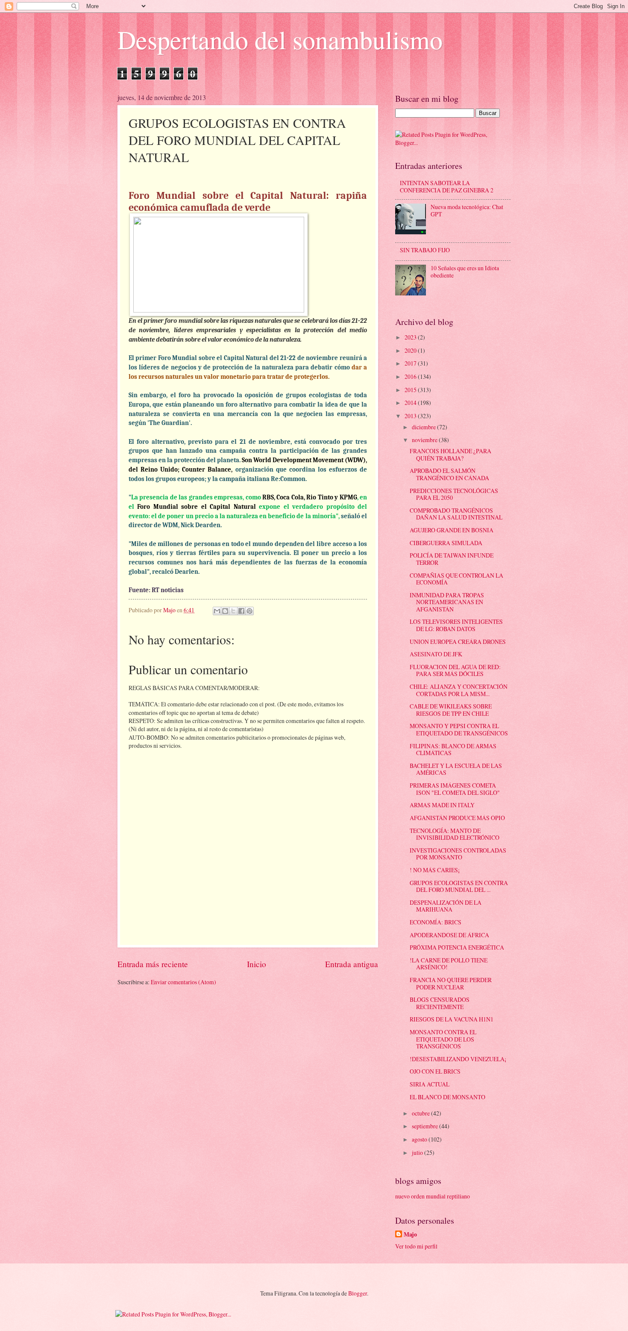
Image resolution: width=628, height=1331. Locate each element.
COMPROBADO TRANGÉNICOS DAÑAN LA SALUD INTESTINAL (456, 514)
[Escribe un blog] (225, 611)
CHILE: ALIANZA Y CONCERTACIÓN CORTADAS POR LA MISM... (459, 690)
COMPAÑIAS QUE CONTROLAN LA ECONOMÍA (456, 579)
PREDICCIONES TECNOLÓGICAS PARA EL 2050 (454, 494)
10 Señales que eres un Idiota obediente (465, 271)
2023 (411, 337)
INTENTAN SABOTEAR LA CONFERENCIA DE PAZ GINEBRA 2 (446, 186)
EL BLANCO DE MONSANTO (447, 1097)
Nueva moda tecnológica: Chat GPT (467, 210)
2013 (411, 416)
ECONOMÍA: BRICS (435, 922)
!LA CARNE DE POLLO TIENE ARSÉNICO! (448, 963)
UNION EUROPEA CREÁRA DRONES (458, 641)
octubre (421, 1113)
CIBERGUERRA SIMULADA (446, 543)
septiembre (425, 1126)
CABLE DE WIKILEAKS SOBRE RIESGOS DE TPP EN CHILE (451, 709)
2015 (411, 390)
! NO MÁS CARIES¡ (435, 870)
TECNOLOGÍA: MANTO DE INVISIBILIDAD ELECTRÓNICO (454, 834)
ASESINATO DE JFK (436, 654)
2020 (411, 350)
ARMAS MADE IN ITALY (442, 805)
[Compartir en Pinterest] (249, 611)
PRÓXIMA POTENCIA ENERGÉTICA (457, 947)
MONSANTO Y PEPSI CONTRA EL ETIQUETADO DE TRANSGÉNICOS (459, 729)
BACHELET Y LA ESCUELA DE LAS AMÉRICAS (456, 769)
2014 (411, 402)
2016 (411, 376)
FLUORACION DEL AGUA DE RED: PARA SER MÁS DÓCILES (455, 670)
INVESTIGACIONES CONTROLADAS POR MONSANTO (458, 854)
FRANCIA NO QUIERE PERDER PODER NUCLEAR (451, 983)
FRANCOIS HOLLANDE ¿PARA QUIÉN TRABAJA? (450, 454)
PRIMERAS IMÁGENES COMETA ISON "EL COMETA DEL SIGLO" (455, 789)
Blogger (357, 1293)
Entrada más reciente (152, 964)
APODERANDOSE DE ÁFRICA (449, 935)
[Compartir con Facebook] (241, 611)
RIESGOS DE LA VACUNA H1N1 (451, 1019)
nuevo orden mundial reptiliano (432, 1196)
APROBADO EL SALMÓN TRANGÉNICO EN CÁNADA (449, 474)
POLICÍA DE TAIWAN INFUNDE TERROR (451, 559)
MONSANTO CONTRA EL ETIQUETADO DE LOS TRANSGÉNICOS (443, 1039)
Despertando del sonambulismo (280, 39)
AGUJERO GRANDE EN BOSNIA (451, 530)
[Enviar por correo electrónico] (217, 611)
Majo (410, 1235)
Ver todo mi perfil (416, 1246)
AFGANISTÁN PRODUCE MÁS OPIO (457, 818)
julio (418, 1152)
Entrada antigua (351, 964)
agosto (420, 1139)
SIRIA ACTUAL (429, 1084)
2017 (411, 363)
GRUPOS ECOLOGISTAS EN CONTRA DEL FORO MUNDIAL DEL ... (459, 886)
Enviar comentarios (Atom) (183, 982)
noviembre (425, 440)
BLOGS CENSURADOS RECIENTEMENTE (440, 1003)
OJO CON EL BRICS (435, 1071)
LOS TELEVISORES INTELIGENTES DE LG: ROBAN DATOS (456, 625)
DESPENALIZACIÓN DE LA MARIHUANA (445, 906)
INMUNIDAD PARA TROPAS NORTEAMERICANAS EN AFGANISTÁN (447, 602)
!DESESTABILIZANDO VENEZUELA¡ (458, 1059)
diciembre (424, 427)
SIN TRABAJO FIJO (425, 250)
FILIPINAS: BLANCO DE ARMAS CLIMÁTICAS (453, 749)
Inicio (256, 964)
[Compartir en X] (233, 611)
